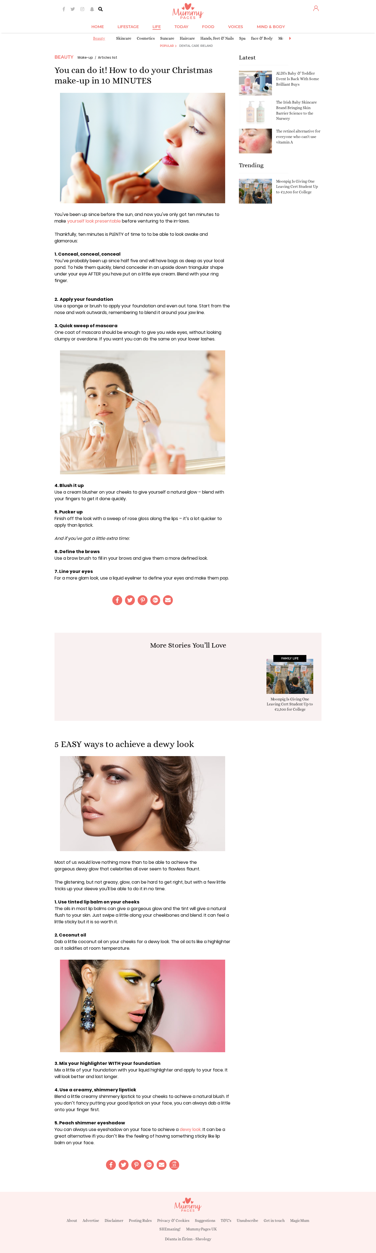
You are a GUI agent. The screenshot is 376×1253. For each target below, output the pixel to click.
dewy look (190, 1129)
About (72, 1220)
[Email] (168, 600)
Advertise (91, 1220)
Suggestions (205, 1220)
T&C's (226, 1220)
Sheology (203, 1239)
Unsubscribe (247, 1220)
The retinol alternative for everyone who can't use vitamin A (298, 136)
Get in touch (274, 1220)
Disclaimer (114, 1220)
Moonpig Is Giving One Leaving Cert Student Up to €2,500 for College (297, 186)
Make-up (85, 57)
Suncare (167, 38)
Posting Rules (140, 1220)
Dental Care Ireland (196, 46)
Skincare (123, 38)
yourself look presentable (94, 221)
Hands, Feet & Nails (217, 38)
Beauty (99, 38)
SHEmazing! (170, 1229)
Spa (242, 38)
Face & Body (262, 38)
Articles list (107, 57)
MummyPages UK (201, 1229)
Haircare (187, 38)
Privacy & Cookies (173, 1220)
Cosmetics (146, 38)
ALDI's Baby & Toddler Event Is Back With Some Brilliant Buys (297, 78)
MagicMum (299, 1220)
